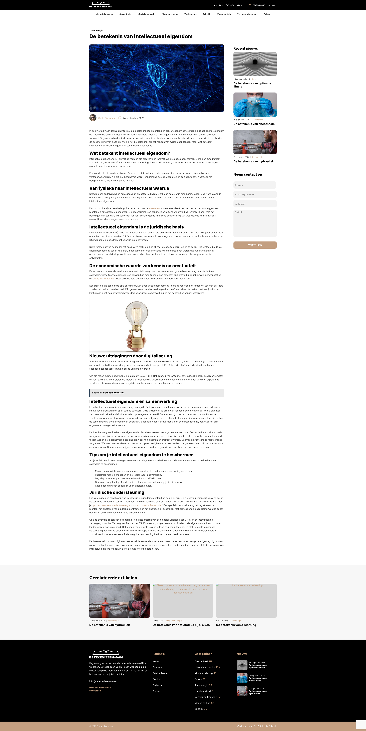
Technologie (190, 14)
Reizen (267, 14)
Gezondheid (125, 14)
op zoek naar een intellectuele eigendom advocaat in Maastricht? (127, 505)
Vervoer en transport (247, 14)
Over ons (218, 5)
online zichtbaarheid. (104, 278)
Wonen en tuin (224, 14)
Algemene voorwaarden (100, 687)
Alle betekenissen (104, 14)
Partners (229, 5)
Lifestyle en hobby (147, 14)
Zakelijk (206, 14)
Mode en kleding (170, 14)
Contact (240, 5)
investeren (154, 208)
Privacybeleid (95, 691)
